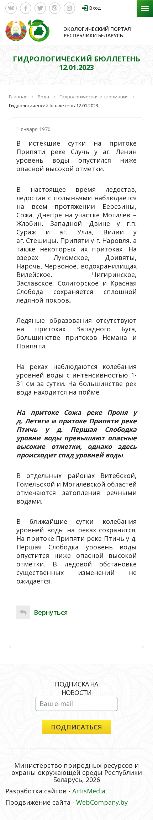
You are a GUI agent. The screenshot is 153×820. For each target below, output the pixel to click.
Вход (95, 8)
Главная (18, 96)
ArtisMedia (88, 791)
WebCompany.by (102, 802)
